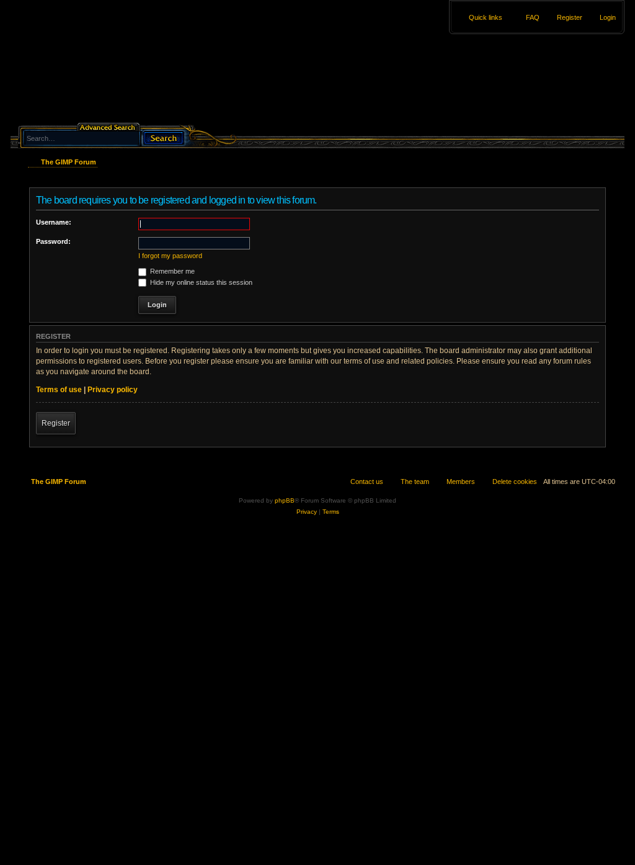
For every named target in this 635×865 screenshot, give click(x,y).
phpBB (285, 500)
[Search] (163, 137)
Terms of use (59, 389)
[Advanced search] (109, 126)
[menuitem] (602, 17)
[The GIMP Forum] (117, 65)
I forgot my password (170, 255)
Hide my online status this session (200, 282)
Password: (53, 241)
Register (56, 423)
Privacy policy (112, 389)
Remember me (171, 271)
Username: (53, 222)
